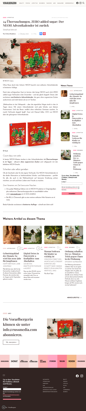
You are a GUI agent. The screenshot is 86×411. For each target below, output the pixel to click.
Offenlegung (46, 381)
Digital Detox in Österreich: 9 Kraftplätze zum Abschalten (77, 119)
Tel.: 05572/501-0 (11, 342)
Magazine (60, 3)
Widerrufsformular (48, 387)
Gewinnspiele (69, 3)
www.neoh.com (15, 194)
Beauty (21, 3)
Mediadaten (46, 379)
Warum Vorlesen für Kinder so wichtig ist (77, 139)
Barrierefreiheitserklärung (50, 391)
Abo (54, 3)
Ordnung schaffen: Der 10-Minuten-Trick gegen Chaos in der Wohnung (78, 161)
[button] (3, 407)
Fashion (49, 3)
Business (42, 3)
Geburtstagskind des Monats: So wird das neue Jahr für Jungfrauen (76, 98)
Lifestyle (35, 3)
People (28, 3)
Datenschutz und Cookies (50, 389)
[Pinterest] (44, 33)
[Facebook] (41, 33)
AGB (44, 385)
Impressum (45, 383)
